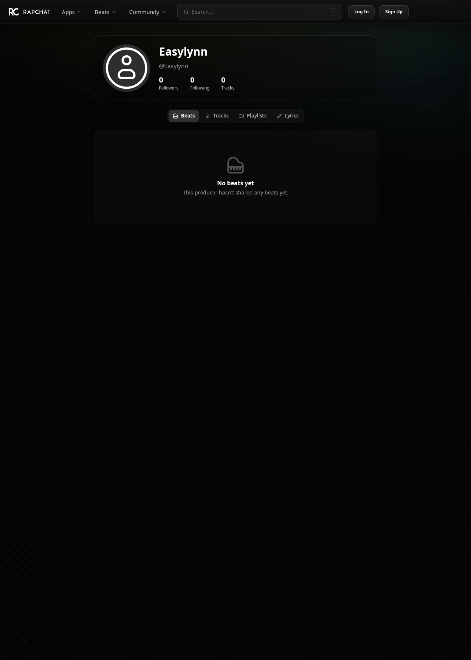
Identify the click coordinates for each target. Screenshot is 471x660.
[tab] (184, 116)
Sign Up (394, 11)
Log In (361, 11)
